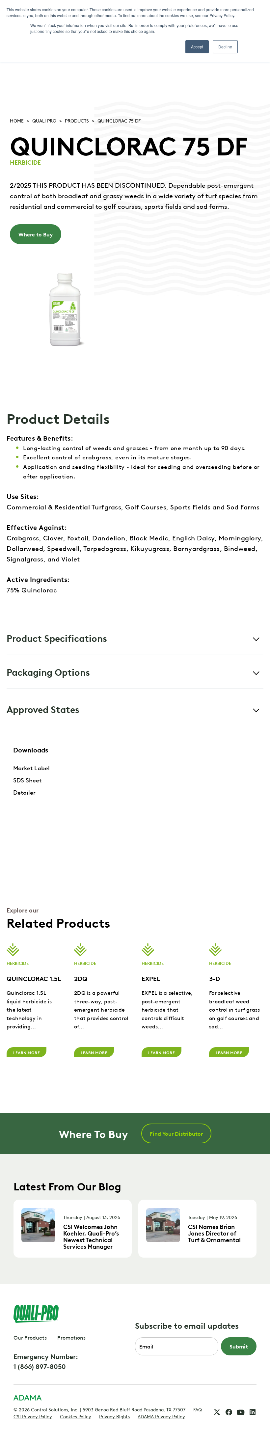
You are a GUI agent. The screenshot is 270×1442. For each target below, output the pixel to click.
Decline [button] (225, 46)
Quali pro (44, 120)
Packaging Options (48, 671)
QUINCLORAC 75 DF (119, 120)
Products (77, 120)
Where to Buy (35, 234)
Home (17, 120)
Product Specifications (57, 637)
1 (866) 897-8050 (40, 1366)
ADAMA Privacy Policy (161, 1416)
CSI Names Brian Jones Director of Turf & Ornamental (214, 1232)
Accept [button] (197, 46)
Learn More (26, 1052)
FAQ (197, 1409)
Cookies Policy (75, 1416)
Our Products (30, 1337)
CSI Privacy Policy (33, 1416)
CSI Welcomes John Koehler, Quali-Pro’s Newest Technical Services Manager (91, 1236)
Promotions (71, 1337)
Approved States (43, 708)
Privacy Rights (114, 1416)
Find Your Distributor (176, 1133)
